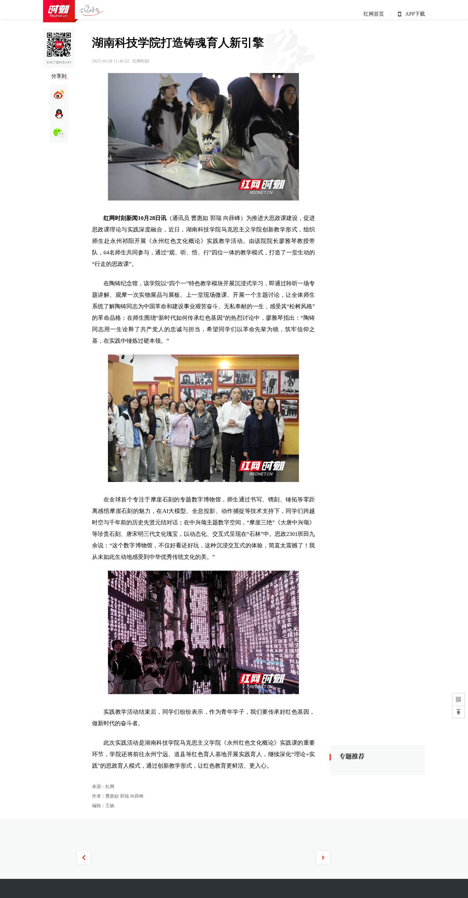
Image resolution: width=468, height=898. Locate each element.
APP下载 (415, 14)
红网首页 (374, 14)
